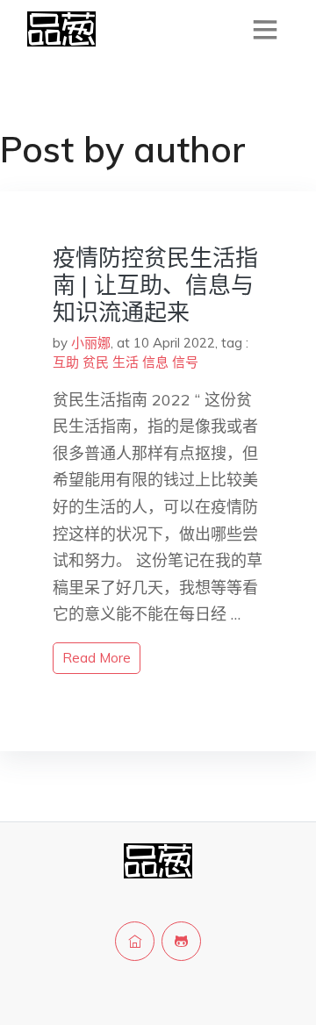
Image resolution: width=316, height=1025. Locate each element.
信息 (155, 362)
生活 (125, 362)
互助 (66, 362)
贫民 (96, 362)
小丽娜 (91, 342)
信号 (185, 362)
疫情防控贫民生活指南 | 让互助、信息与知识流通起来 (155, 284)
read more (96, 657)
